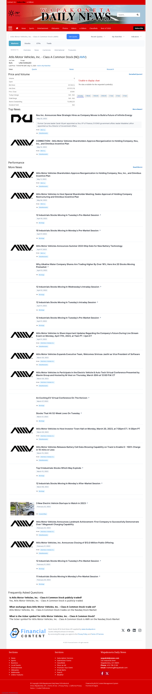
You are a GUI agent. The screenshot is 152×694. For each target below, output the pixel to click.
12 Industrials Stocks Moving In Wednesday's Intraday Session (68, 287)
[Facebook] (128, 633)
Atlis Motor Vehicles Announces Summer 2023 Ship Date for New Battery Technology (79, 246)
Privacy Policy (83, 634)
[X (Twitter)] (123, 633)
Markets (14, 43)
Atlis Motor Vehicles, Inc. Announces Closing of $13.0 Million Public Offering (75, 542)
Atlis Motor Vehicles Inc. (47, 343)
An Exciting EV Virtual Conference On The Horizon (63, 398)
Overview (27, 50)
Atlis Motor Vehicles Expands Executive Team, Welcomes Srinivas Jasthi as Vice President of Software (88, 354)
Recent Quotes (96, 36)
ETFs (38, 43)
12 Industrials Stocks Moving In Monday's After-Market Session (69, 483)
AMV (83, 57)
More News (137, 109)
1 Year (111, 96)
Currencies (47, 50)
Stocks (27, 43)
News (36, 50)
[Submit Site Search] (137, 15)
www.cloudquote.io (88, 629)
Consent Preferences (10, 693)
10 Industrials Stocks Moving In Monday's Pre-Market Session (68, 230)
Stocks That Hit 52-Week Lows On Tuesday (59, 413)
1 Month (95, 96)
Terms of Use (52, 686)
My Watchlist (117, 36)
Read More (137, 167)
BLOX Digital (93, 686)
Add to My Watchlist (43, 66)
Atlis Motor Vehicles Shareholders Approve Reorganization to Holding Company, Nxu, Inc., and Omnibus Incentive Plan (88, 174)
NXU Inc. (43, 130)
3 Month (103, 96)
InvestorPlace (43, 514)
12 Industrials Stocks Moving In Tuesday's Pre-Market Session (68, 215)
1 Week (88, 96)
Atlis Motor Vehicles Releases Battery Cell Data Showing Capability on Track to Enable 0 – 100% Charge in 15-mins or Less (88, 448)
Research (110, 69)
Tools (49, 43)
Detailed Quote (135, 74)
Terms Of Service (97, 634)
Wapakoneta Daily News (51, 683)
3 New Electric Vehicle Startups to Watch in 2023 (62, 503)
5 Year (125, 96)
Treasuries (72, 50)
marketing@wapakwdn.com (117, 667)
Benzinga (41, 222)
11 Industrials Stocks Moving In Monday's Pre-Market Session (68, 576)
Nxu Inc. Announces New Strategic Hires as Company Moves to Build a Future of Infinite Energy (84, 115)
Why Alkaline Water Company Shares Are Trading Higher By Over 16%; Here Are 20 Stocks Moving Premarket (85, 265)
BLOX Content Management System (106, 683)
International (59, 50)
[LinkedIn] (134, 633)
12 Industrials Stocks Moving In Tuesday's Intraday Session (67, 302)
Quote (34, 69)
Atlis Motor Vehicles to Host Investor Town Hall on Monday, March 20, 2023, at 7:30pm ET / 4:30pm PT (88, 428)
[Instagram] (139, 633)
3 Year (118, 96)
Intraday (80, 96)
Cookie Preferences (43, 688)
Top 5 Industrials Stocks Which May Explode (59, 468)
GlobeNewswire (43, 133)
